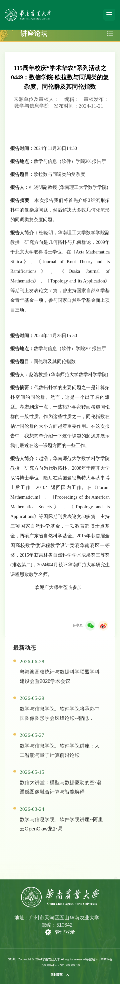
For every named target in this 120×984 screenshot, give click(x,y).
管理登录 (65, 932)
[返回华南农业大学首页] (28, 10)
